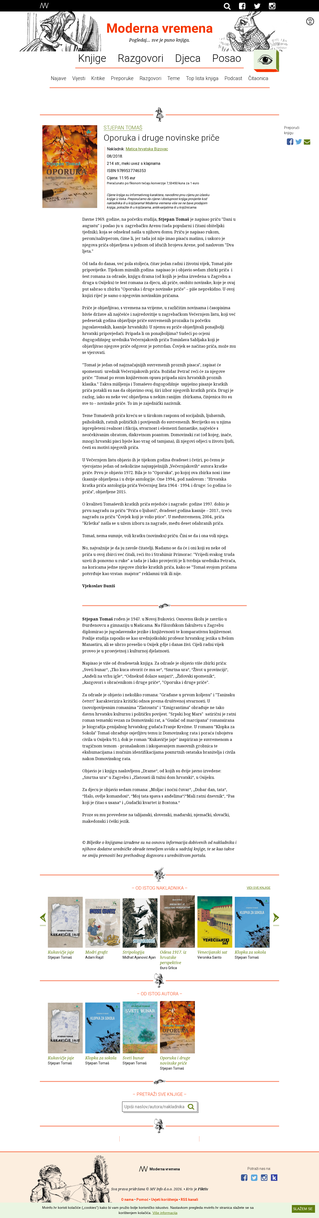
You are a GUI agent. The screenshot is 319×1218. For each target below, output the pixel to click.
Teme (173, 78)
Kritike (98, 78)
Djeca (188, 58)
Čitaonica (258, 78)
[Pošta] (307, 141)
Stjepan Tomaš (123, 128)
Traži (191, 1107)
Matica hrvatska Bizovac (147, 149)
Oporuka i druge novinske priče (175, 1062)
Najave (58, 78)
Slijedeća (276, 919)
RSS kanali (189, 1200)
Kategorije (265, 60)
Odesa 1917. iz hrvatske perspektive (173, 959)
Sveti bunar (135, 1060)
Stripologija (139, 954)
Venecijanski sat (212, 954)
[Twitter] (257, 6)
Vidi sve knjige (258, 888)
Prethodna (43, 919)
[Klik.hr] (274, 1178)
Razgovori (140, 58)
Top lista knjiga (202, 78)
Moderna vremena (159, 28)
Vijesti (78, 78)
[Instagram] (272, 6)
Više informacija (165, 1213)
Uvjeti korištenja (164, 1200)
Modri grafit (96, 954)
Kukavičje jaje (61, 954)
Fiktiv (203, 1189)
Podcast (233, 78)
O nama (127, 1200)
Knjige (92, 58)
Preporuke (122, 78)
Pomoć (142, 1200)
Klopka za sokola (250, 954)
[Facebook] (242, 6)
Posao (226, 58)
